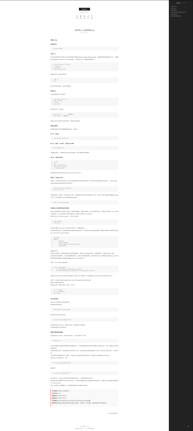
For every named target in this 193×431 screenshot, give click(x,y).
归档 (81, 18)
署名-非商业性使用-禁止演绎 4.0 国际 (69, 403)
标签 (84, 18)
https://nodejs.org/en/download (88, 57)
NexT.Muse (91, 428)
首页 (77, 18)
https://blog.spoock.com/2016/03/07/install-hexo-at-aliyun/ (73, 400)
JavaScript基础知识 (112, 413)
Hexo (77, 428)
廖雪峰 (64, 129)
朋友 (92, 18)
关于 (88, 18)
